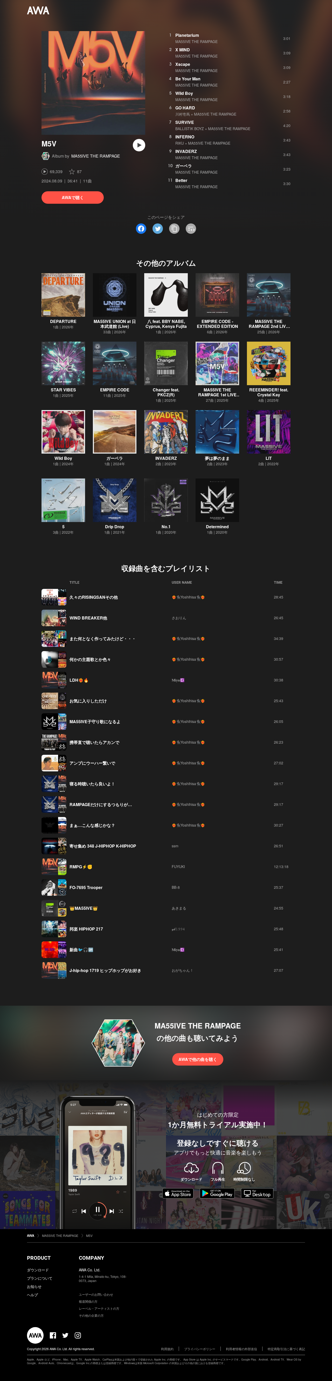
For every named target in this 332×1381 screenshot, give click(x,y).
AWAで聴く (73, 197)
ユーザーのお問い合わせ (96, 1294)
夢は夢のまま (217, 458)
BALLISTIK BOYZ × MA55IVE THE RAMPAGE (212, 128)
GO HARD (185, 108)
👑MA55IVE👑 (84, 908)
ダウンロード (38, 1269)
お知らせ (34, 1286)
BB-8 (176, 887)
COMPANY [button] (91, 1258)
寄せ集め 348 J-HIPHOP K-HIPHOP (103, 846)
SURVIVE (184, 122)
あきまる (179, 908)
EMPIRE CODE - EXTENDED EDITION (217, 323)
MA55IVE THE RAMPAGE (95, 156)
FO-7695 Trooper (86, 887)
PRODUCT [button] (39, 1258)
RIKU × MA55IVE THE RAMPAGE (202, 143)
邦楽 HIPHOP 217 (86, 929)
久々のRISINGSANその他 (94, 597)
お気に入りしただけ (88, 701)
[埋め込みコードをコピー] (191, 228)
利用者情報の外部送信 (241, 1349)
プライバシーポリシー (199, 1349)
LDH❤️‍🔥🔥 (79, 680)
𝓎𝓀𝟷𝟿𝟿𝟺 (178, 928)
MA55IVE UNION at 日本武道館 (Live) (115, 323)
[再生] (139, 145)
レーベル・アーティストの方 (99, 1308)
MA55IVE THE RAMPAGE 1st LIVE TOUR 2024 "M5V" (217, 395)
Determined (217, 527)
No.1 (166, 527)
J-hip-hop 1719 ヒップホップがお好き (105, 970)
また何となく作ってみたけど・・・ (103, 639)
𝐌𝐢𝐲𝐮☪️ (178, 679)
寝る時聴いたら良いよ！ (92, 784)
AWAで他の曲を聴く (197, 1059)
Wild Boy (184, 93)
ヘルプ (32, 1294)
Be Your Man (187, 79)
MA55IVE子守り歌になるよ (95, 721)
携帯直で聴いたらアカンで (94, 742)
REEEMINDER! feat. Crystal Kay (268, 392)
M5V (89, 1235)
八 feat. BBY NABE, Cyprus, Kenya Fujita (166, 323)
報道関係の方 (88, 1301)
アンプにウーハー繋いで (92, 763)
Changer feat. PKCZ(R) (166, 392)
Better (181, 180)
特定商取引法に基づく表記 (286, 1349)
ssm (175, 845)
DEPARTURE (63, 321)
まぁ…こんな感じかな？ (92, 825)
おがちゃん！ (182, 970)
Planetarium (187, 35)
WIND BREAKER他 (88, 618)
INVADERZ (186, 151)
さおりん (179, 617)
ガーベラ (183, 166)
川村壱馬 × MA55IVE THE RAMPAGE (205, 114)
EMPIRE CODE (114, 390)
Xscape (182, 64)
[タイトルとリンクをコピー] (174, 228)
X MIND (182, 50)
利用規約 (167, 1349)
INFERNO (184, 137)
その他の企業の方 (91, 1315)
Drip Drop (114, 527)
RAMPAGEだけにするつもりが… (101, 804)
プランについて (39, 1278)
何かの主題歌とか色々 (90, 659)
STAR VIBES (63, 390)
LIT (269, 458)
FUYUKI (178, 866)
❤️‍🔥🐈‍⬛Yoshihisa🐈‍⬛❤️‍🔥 (188, 597)
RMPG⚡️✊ (81, 867)
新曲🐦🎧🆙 (81, 950)
